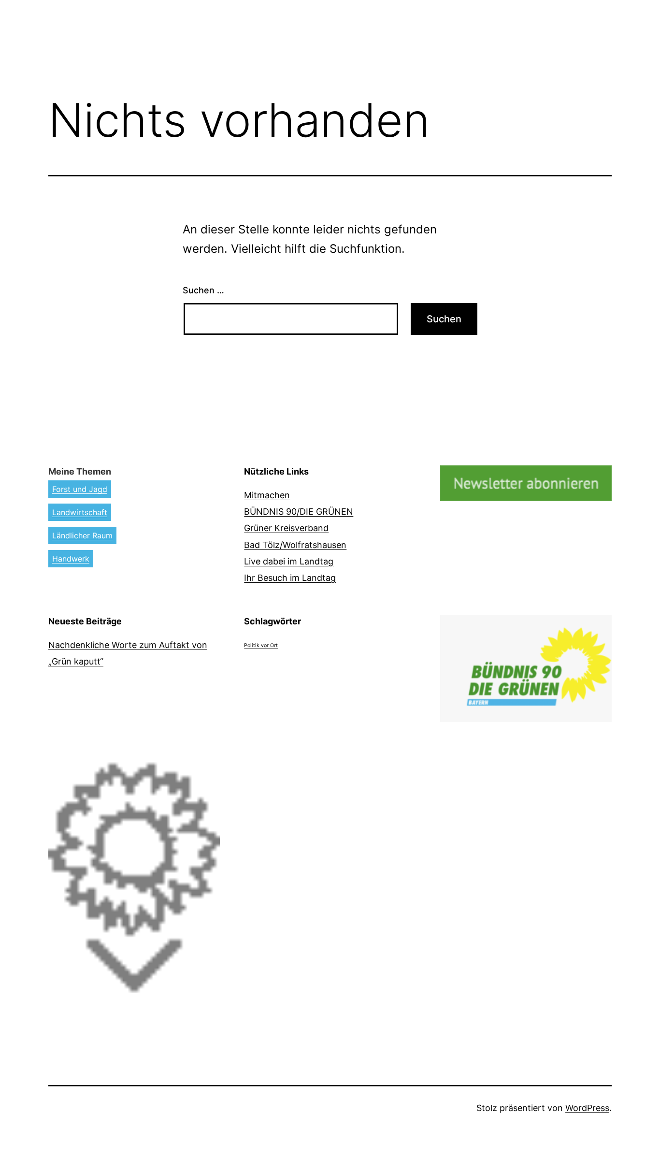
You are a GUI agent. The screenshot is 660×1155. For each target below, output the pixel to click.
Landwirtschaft (79, 512)
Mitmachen (267, 495)
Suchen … (203, 290)
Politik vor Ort (261, 645)
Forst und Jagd (79, 489)
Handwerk (70, 558)
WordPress (587, 1108)
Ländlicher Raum (82, 535)
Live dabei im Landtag (288, 561)
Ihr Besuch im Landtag (290, 578)
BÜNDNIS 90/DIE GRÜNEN (298, 511)
